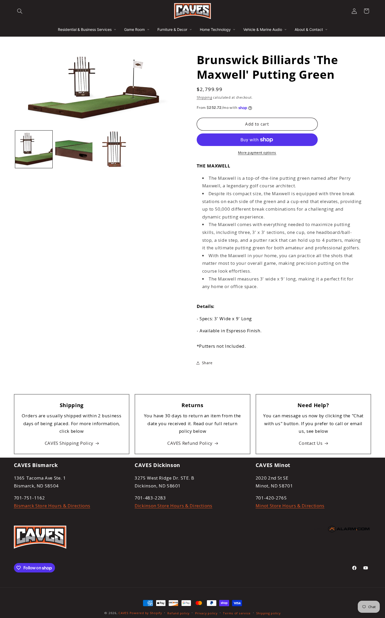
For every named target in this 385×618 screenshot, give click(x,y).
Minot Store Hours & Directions (290, 505)
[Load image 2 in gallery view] (74, 149)
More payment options (257, 152)
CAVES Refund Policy (189, 443)
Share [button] (207, 363)
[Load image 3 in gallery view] (114, 149)
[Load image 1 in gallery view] (34, 149)
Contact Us (310, 443)
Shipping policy (268, 613)
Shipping (204, 97)
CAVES (123, 613)
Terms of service (237, 613)
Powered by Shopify (146, 613)
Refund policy (178, 613)
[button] (20, 11)
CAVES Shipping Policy (69, 443)
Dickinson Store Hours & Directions (173, 505)
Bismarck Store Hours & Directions (52, 505)
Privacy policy (206, 613)
